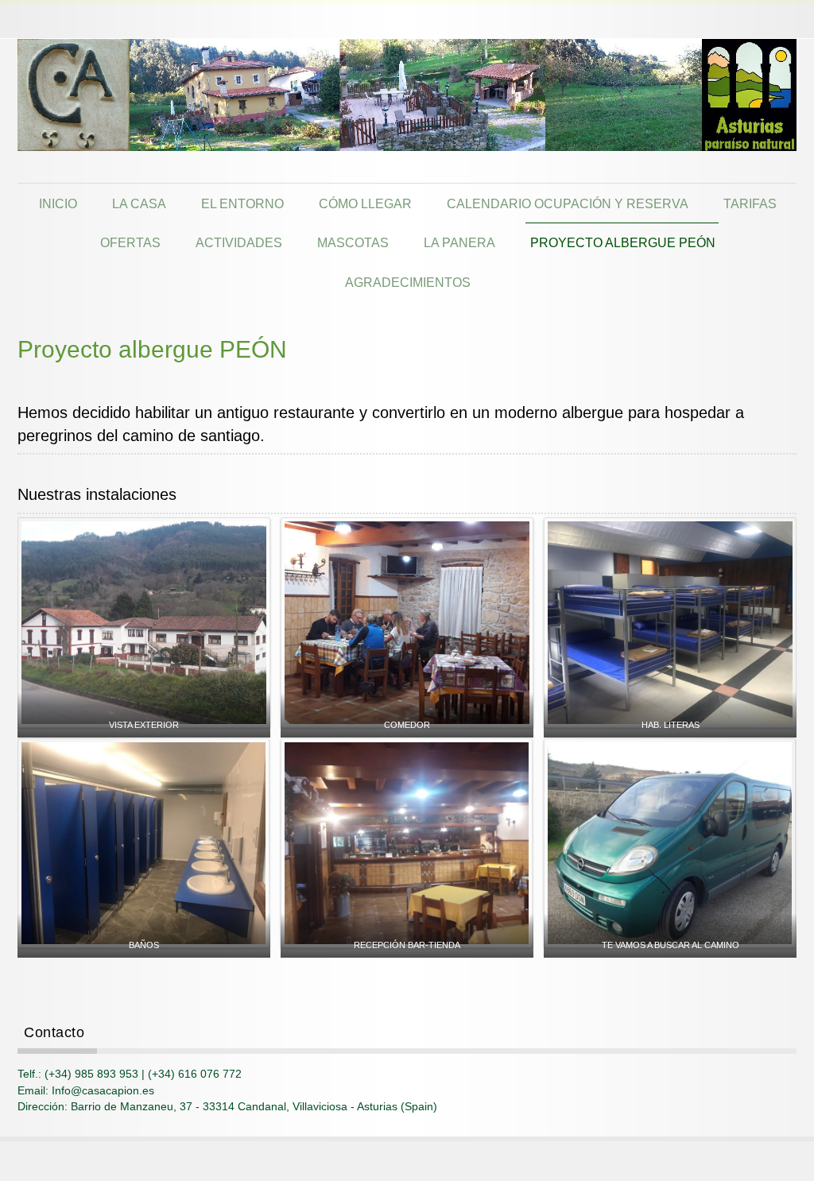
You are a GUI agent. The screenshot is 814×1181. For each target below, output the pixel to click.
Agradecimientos (408, 282)
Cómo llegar (365, 203)
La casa (139, 203)
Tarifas (750, 203)
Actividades (239, 242)
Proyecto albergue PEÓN (622, 242)
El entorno (242, 203)
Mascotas (353, 242)
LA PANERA (459, 242)
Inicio (58, 203)
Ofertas (130, 242)
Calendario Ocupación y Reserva (567, 203)
